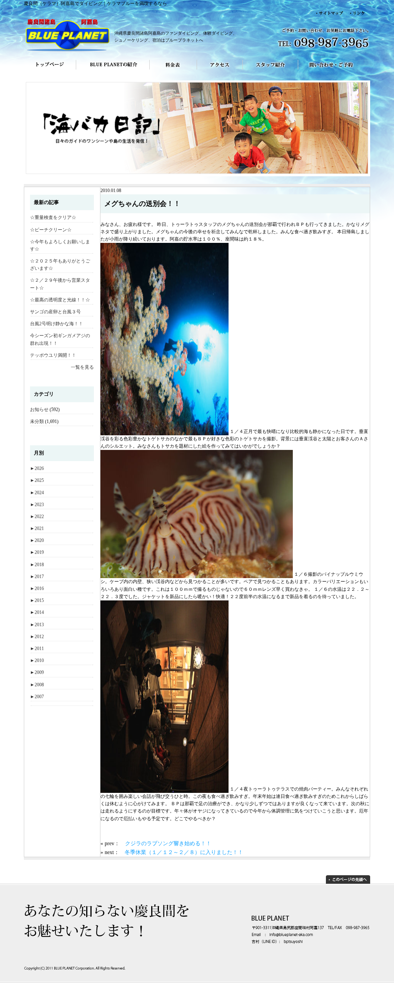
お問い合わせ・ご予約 (334, 70)
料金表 (173, 70)
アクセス (220, 70)
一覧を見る (82, 367)
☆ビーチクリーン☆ (51, 229)
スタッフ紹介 (270, 70)
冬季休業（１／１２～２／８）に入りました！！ (184, 852)
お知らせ (39, 409)
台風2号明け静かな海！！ (56, 323)
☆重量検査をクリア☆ (53, 217)
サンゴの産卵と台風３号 (55, 311)
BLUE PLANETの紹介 (113, 70)
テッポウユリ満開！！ (53, 355)
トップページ (50, 70)
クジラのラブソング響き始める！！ (168, 843)
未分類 (37, 421)
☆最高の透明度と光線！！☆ (60, 300)
